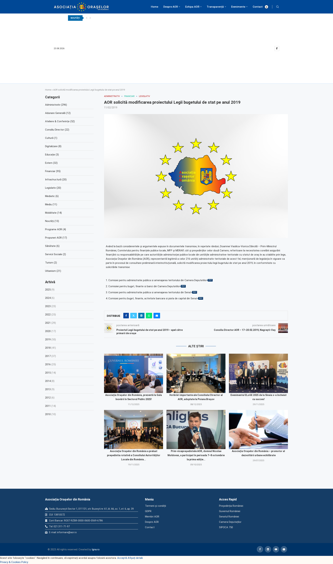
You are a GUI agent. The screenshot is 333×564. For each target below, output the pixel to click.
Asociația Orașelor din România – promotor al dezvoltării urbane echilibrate (106, 51)
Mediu (51, 204)
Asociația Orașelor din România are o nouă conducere (95, 68)
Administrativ (56, 104)
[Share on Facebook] (126, 315)
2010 (48, 414)
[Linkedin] (268, 549)
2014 (48, 381)
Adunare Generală (58, 113)
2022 (48, 314)
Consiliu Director (57, 129)
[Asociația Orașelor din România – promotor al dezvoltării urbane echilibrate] (258, 429)
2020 (48, 331)
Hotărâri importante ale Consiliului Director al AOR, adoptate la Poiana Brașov (107, 23)
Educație (52, 154)
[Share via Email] (156, 315)
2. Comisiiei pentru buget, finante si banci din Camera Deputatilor (143, 286)
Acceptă (122, 557)
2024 (48, 297)
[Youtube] (276, 549)
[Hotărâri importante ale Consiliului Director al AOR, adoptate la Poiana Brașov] (195, 373)
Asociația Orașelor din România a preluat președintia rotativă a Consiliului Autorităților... (113, 45)
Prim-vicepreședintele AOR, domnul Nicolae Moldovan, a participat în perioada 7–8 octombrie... (116, 40)
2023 (48, 306)
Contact (258, 6)
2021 (48, 322)
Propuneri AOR (56, 237)
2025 (48, 289)
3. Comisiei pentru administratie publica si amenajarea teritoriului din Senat (148, 292)
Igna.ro (96, 549)
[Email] (284, 549)
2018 (48, 347)
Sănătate (52, 246)
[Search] (277, 7)
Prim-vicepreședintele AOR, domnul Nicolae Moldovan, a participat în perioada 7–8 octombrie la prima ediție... (196, 455)
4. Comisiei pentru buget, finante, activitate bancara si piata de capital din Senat (151, 298)
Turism (51, 262)
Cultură (51, 138)
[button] (86, 18)
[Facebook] (276, 48)
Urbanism (53, 270)
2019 (48, 339)
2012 (48, 397)
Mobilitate (53, 212)
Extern (51, 162)
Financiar (53, 171)
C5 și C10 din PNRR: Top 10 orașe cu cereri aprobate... (95, 73)
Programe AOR (55, 229)
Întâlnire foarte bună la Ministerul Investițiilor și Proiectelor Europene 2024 (106, 57)
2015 (48, 372)
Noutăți (52, 221)
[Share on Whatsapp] (149, 315)
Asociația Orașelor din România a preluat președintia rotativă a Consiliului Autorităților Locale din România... (133, 455)
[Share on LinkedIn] (141, 315)
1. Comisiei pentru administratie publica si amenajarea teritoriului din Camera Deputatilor (156, 280)
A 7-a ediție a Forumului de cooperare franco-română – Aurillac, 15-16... (104, 18)
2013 (48, 389)
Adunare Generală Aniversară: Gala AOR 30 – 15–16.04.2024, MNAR (101, 62)
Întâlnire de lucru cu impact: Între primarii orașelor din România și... (102, 34)
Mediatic (52, 196)
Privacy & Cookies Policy (14, 562)
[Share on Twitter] (133, 315)
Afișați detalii (135, 557)
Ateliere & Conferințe (60, 121)
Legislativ (53, 187)
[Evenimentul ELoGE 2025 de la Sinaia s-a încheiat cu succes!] (258, 373)
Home (154, 6)
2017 (48, 356)
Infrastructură (56, 179)
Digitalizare (53, 146)
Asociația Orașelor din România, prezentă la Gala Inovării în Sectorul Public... (107, 29)
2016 (48, 364)
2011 (48, 406)
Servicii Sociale (55, 254)
